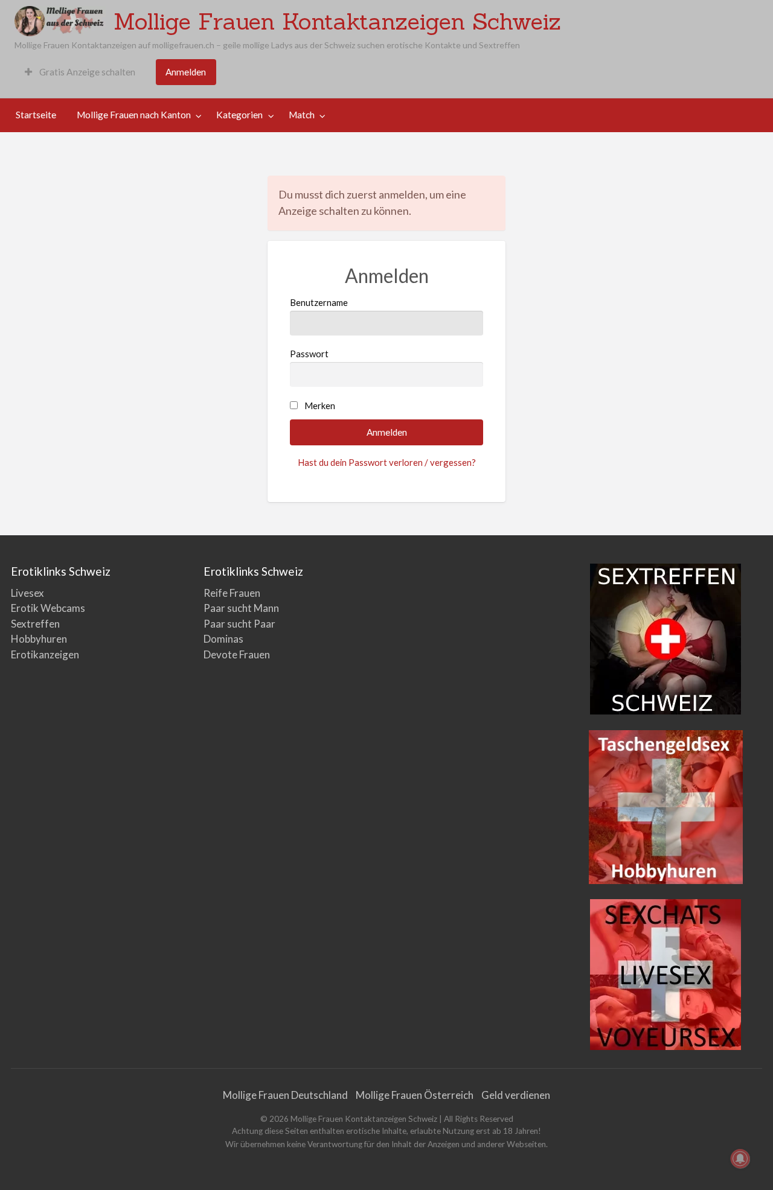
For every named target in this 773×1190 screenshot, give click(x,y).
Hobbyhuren (39, 638)
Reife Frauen (232, 593)
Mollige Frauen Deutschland (285, 1095)
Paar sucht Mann (241, 608)
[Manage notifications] (740, 1158)
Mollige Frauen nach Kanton (134, 114)
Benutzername (319, 302)
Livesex (27, 593)
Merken (319, 405)
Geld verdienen (515, 1095)
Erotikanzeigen (45, 654)
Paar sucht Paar (239, 623)
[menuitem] (80, 72)
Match (302, 114)
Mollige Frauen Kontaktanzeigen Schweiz (337, 21)
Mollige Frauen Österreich (414, 1095)
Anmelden (185, 71)
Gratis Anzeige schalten (86, 71)
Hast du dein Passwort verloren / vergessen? (387, 462)
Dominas (223, 638)
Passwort (309, 353)
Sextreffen (35, 623)
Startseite (36, 114)
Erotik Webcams (48, 608)
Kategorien (239, 114)
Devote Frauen (237, 654)
